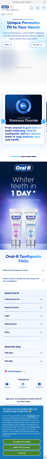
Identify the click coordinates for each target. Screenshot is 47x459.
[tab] (15, 156)
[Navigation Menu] (43, 8)
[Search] (31, 8)
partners (31, 416)
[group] (23, 120)
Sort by (36, 45)
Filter (6, 45)
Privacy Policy (35, 427)
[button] (3, 122)
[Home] (3, 14)
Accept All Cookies (21, 442)
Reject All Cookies (21, 447)
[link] (37, 8)
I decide (21, 453)
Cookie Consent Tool (9, 433)
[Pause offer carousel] (44, 2)
